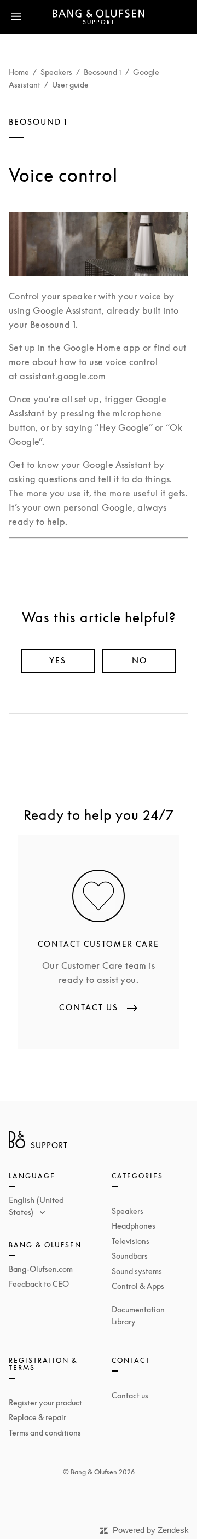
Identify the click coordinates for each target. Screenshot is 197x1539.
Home (19, 72)
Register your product (45, 1402)
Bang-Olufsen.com (41, 1269)
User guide (70, 84)
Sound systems (137, 1271)
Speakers (56, 72)
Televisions (130, 1241)
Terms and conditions (45, 1432)
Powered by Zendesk (151, 1530)
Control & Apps (138, 1286)
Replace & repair (37, 1417)
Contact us (130, 1395)
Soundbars (130, 1255)
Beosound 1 (102, 72)
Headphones (133, 1225)
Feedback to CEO (39, 1283)
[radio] (58, 661)
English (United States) (36, 1206)
